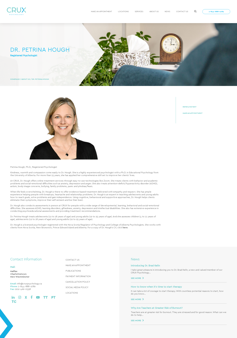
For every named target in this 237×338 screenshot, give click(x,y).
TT (46, 297)
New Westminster (19, 277)
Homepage (15, 79)
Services (139, 12)
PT (53, 297)
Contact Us (182, 12)
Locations (123, 12)
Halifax (13, 271)
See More (136, 278)
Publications (73, 271)
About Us (154, 12)
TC (14, 301)
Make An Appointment (101, 12)
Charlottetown (18, 274)
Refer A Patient (190, 107)
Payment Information (78, 276)
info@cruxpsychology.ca (29, 284)
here (125, 227)
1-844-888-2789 (216, 12)
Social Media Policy (77, 287)
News (167, 12)
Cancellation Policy (78, 282)
